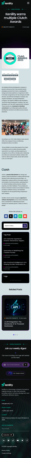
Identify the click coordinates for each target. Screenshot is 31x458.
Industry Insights (8, 27)
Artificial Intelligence (11, 243)
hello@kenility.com (7, 403)
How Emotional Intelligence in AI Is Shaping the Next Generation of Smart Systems (15, 264)
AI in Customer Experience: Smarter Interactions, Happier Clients (14, 241)
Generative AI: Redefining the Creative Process (13, 251)
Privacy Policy (6, 450)
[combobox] (13, 226)
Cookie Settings (6, 453)
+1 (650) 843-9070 (7, 411)
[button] (6, 216)
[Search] (25, 226)
